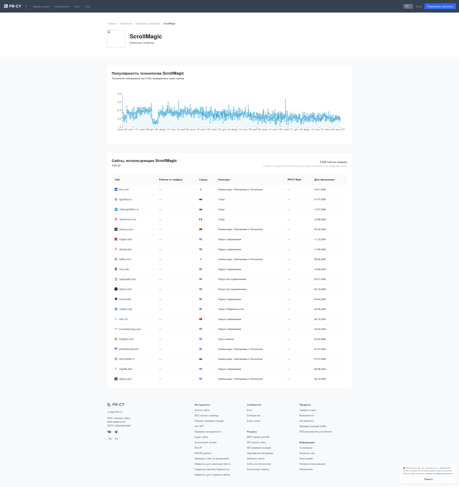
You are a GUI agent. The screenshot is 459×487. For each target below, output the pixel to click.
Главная (111, 23)
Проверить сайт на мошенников (212, 458)
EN (116, 438)
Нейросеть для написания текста (213, 463)
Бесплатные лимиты (258, 469)
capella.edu (125, 369)
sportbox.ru (125, 199)
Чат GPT (199, 426)
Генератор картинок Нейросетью (212, 469)
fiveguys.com (126, 339)
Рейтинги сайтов (256, 458)
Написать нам (306, 453)
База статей (253, 420)
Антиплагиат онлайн (206, 442)
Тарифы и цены (41, 6)
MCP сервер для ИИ (258, 437)
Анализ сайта (202, 410)
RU (110, 438)
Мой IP (198, 447)
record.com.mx (127, 219)
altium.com (125, 379)
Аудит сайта (201, 437)
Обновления (306, 469)
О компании (305, 447)
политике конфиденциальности (439, 473)
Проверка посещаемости (208, 431)
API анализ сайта (256, 442)
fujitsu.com (125, 259)
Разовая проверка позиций (209, 420)
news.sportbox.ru (129, 209)
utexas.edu (125, 249)
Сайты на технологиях (259, 463)
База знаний (306, 458)
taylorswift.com (127, 279)
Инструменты (62, 6)
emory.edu (125, 299)
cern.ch (123, 319)
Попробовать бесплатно (440, 6)
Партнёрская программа (260, 453)
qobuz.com (125, 289)
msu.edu (124, 269)
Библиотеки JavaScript (148, 23)
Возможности (306, 415)
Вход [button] (419, 6)
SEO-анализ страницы (207, 415)
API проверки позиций (259, 447)
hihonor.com (126, 229)
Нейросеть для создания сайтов (212, 474)
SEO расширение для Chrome (315, 431)
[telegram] (115, 432)
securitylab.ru (126, 359)
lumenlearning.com (130, 329)
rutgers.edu (125, 239)
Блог (77, 6)
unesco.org (125, 309)
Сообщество (253, 415)
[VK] (109, 432)
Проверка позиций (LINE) (312, 426)
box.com (124, 189)
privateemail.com (129, 349)
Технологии (126, 23)
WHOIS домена (203, 453)
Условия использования (312, 463)
